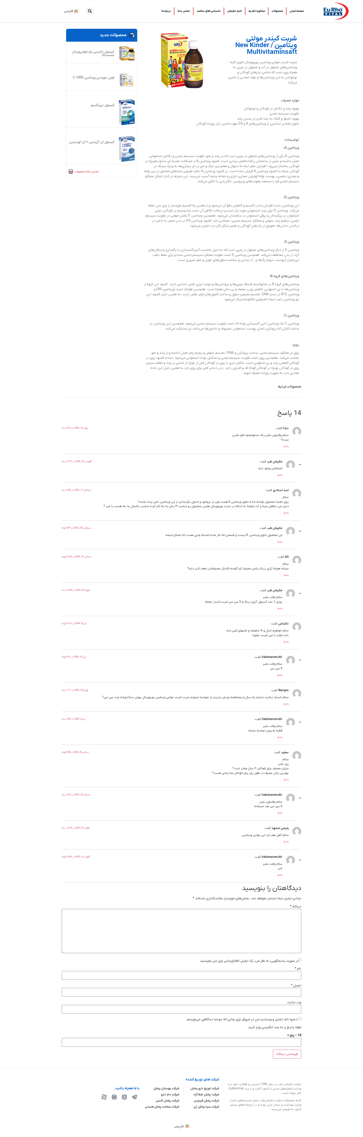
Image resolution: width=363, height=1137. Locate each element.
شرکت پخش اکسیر (167, 1101)
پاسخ (286, 446)
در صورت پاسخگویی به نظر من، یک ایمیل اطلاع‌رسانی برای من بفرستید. (249, 961)
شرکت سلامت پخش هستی (162, 1107)
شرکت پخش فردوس (206, 1101)
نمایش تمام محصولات (86, 171)
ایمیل (296, 985)
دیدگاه (295, 906)
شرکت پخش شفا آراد (206, 1095)
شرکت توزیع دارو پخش (205, 1089)
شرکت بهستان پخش (166, 1089)
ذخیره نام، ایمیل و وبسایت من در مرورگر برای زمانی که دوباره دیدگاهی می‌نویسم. (242, 1019)
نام (298, 968)
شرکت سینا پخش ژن (206, 1107)
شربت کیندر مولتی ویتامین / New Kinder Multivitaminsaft (266, 45)
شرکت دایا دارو (170, 1095)
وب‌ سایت (294, 1002)
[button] (90, 11)
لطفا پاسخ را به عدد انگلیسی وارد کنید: (274, 1027)
